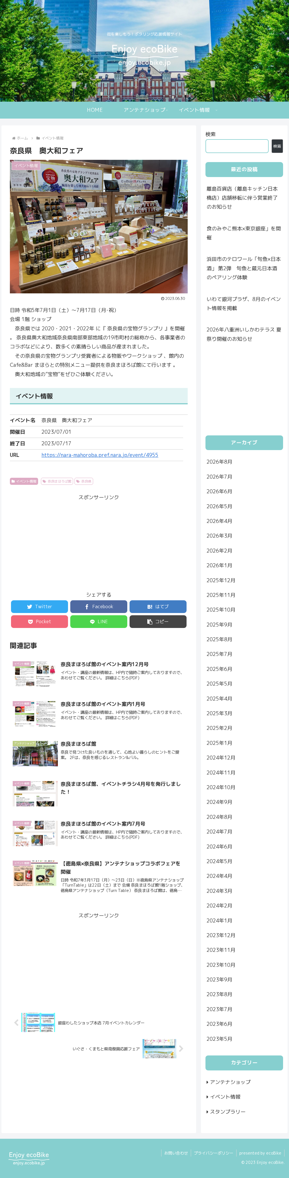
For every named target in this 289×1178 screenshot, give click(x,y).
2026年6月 (219, 491)
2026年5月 (219, 506)
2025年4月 (219, 698)
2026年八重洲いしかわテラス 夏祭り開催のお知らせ (244, 334)
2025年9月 (219, 624)
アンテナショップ (230, 1082)
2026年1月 (219, 565)
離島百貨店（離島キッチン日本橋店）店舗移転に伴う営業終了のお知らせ (242, 198)
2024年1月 (219, 920)
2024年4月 (219, 876)
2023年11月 (221, 950)
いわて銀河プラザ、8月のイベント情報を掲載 (244, 304)
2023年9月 (219, 979)
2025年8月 (219, 639)
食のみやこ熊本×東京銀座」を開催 (244, 233)
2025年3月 (219, 713)
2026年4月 (219, 521)
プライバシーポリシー (213, 1153)
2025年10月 (221, 609)
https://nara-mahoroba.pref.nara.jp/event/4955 (99, 455)
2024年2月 (219, 905)
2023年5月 (219, 1038)
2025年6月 (219, 669)
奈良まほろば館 (59, 481)
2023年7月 (219, 1009)
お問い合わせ (176, 1153)
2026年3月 (219, 535)
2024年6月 (219, 846)
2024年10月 (221, 787)
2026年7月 (219, 476)
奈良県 (86, 481)
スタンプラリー (228, 1111)
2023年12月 (221, 935)
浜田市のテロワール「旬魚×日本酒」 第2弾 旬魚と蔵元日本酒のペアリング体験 (244, 268)
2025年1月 (219, 743)
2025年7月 (219, 654)
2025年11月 (221, 595)
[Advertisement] (99, 541)
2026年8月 (219, 461)
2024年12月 (221, 757)
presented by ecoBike (260, 1153)
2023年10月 (221, 964)
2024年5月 (219, 861)
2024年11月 (221, 772)
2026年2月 (219, 550)
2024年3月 (219, 891)
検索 (210, 134)
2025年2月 (219, 728)
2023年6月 (219, 1024)
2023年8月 (219, 994)
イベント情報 (26, 481)
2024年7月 (219, 831)
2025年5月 (219, 683)
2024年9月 (219, 802)
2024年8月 (219, 817)
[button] (158, 621)
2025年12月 (221, 580)
